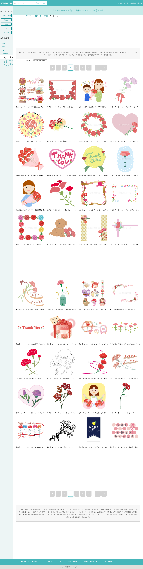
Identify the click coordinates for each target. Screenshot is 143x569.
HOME (120, 3)
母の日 (5, 53)
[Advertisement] (78, 32)
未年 (6, 24)
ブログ (60, 561)
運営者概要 (107, 561)
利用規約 (34, 561)
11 (97, 67)
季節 (3, 46)
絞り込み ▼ (37, 3)
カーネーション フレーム (8, 61)
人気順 (126, 3)
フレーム (6, 33)
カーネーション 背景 (8, 64)
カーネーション (8, 57)
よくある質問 (47, 561)
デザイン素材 (6, 16)
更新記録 (139, 3)
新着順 (132, 3)
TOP (29, 16)
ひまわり (6, 20)
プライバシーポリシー (90, 561)
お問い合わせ (72, 561)
